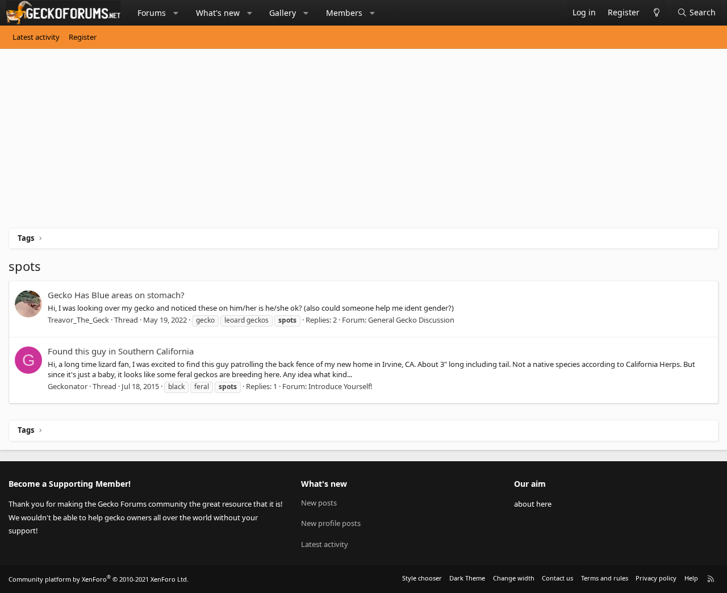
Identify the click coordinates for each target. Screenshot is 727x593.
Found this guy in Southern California (121, 351)
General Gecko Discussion (411, 320)
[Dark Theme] (656, 13)
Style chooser (422, 578)
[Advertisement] (349, 142)
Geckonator (67, 386)
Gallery (282, 12)
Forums (151, 12)
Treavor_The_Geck (78, 320)
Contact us (557, 578)
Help (691, 578)
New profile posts (331, 523)
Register (83, 37)
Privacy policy (656, 578)
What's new (218, 12)
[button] (176, 13)
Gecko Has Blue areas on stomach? (116, 294)
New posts (319, 503)
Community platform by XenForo (99, 579)
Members (344, 12)
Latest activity (36, 37)
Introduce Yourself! (340, 386)
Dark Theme (467, 578)
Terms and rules (604, 578)
